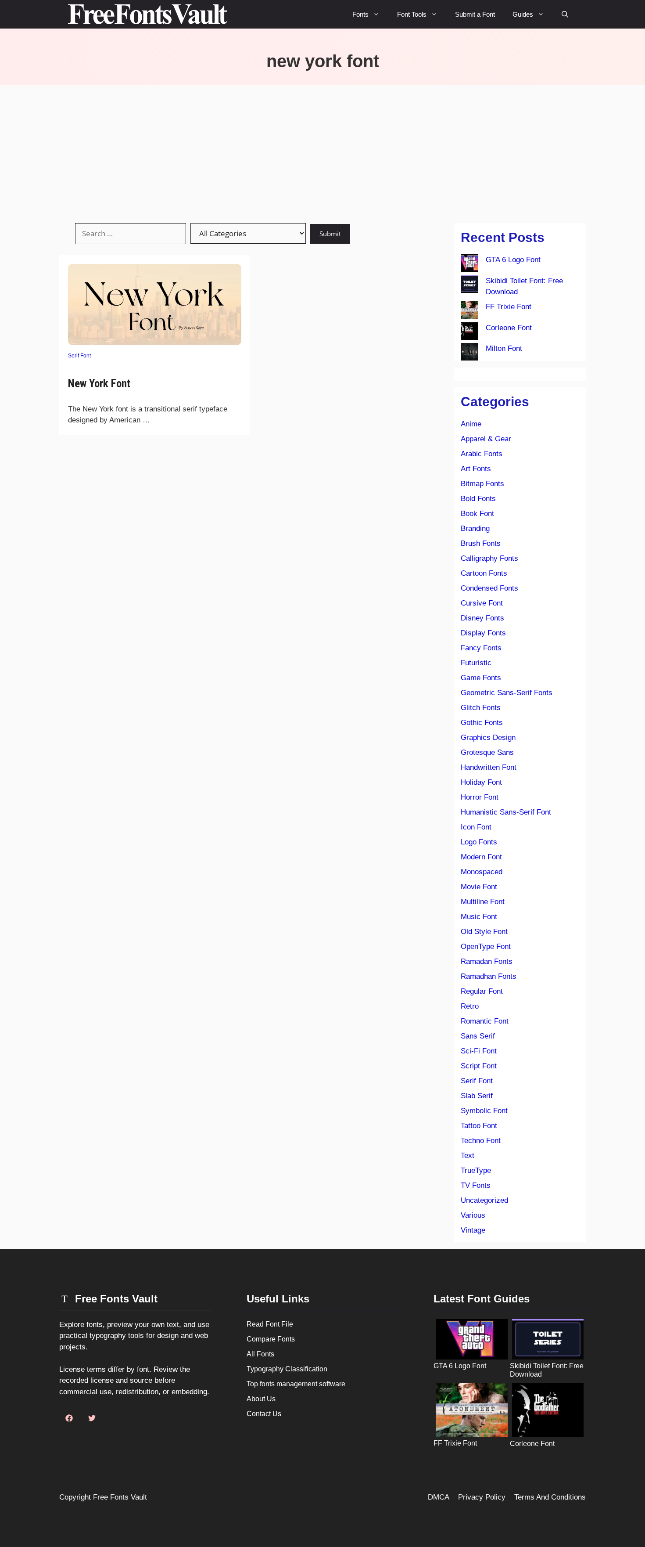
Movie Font (479, 887)
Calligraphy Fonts (489, 558)
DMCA (438, 1497)
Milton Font (504, 348)
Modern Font (481, 857)
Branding (475, 528)
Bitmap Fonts (482, 484)
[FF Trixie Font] (469, 311)
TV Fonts (476, 1185)
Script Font (479, 1066)
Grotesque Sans (487, 752)
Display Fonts (483, 633)
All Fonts (260, 1354)
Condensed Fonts (489, 588)
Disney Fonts (482, 618)
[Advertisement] (322, 150)
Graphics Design (488, 737)
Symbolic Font (484, 1111)
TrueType (476, 1170)
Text (467, 1155)
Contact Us (264, 1413)
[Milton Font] (469, 353)
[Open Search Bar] (565, 14)
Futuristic (476, 663)
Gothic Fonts (482, 722)
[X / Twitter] (91, 1418)
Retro (470, 1006)
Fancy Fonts (481, 648)
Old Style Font (484, 931)
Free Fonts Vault (120, 1497)
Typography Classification (287, 1369)
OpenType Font (486, 946)
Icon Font (476, 827)
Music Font (479, 916)
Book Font (477, 513)
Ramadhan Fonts (488, 976)
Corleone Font (509, 328)
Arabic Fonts (481, 454)
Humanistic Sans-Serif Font (506, 812)
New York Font (99, 383)
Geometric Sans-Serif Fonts (506, 693)
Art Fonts (476, 469)
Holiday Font (481, 782)
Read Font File (270, 1324)
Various (473, 1215)
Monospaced (481, 872)
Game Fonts (481, 678)
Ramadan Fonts (486, 961)
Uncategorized (484, 1200)
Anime (471, 424)
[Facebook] (69, 1418)
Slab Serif (477, 1096)
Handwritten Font (488, 767)
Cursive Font (482, 603)
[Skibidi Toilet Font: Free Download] (469, 285)
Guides (522, 14)
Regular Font (482, 991)
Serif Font (79, 356)
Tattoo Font (479, 1125)
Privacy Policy (481, 1497)
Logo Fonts (479, 842)
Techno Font (481, 1140)
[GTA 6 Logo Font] (469, 264)
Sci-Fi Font (479, 1051)
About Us (261, 1399)
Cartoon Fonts (484, 573)
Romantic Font (485, 1021)
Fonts (360, 14)
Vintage (473, 1230)
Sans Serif (478, 1036)
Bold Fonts (478, 498)
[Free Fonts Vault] (147, 14)
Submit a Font (475, 14)
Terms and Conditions (550, 1497)
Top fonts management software (296, 1384)
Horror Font (479, 797)
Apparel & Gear (486, 439)
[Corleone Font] (469, 332)
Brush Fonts (481, 543)
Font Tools (411, 14)
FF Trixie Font (508, 307)
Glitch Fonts (481, 707)
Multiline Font (483, 902)
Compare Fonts (271, 1339)
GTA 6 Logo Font (513, 260)
